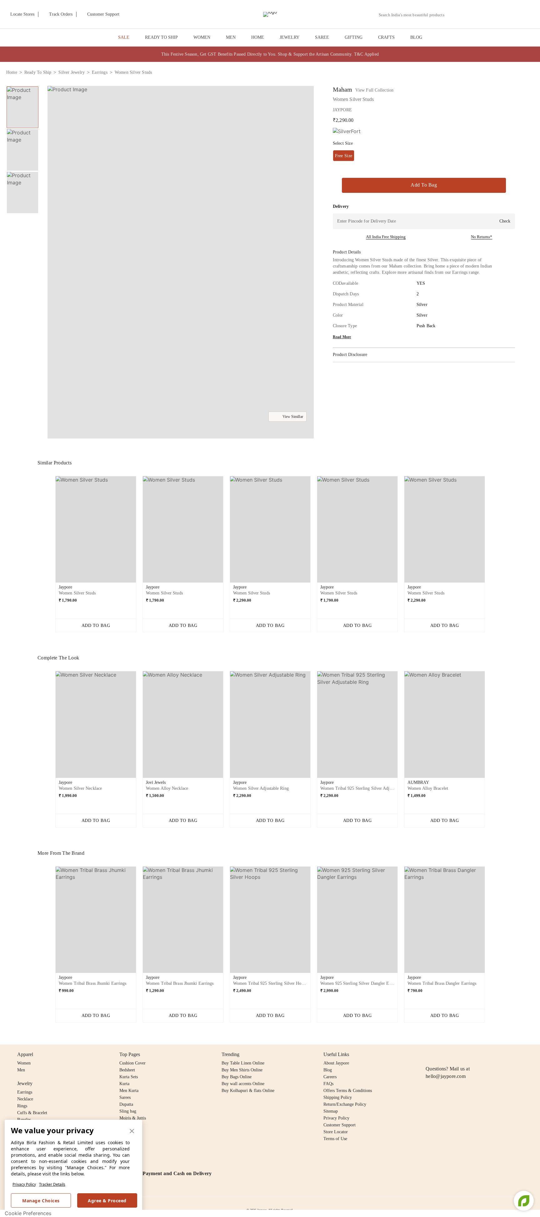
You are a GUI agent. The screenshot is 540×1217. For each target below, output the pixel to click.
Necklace (25, 1099)
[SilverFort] (347, 131)
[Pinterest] (477, 1054)
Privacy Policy (24, 1184)
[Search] (452, 15)
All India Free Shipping (386, 236)
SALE (123, 37)
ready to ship (38, 72)
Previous (50, 532)
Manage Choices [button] (40, 1201)
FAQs (328, 1083)
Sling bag (127, 1111)
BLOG (416, 37)
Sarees (125, 1097)
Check (504, 221)
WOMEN (201, 37)
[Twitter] (453, 1054)
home (11, 72)
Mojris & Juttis (132, 1118)
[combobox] (414, 15)
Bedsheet (127, 1070)
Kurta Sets (128, 1076)
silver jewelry (71, 72)
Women (24, 1063)
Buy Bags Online (237, 1076)
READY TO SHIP (161, 37)
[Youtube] (465, 1054)
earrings (100, 72)
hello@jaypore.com (446, 1076)
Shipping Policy (337, 1097)
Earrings (24, 1092)
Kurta (124, 1083)
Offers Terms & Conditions (347, 1090)
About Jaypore (336, 1063)
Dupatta (126, 1104)
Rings (22, 1106)
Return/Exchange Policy (344, 1104)
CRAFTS (386, 37)
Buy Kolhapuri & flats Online (248, 1090)
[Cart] (499, 14)
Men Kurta (128, 1090)
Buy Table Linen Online (243, 1063)
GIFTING (353, 37)
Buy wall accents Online (243, 1083)
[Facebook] (441, 1054)
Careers (330, 1076)
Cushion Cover (132, 1063)
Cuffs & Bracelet (32, 1112)
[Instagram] (429, 1054)
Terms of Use (335, 1138)
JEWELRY (289, 37)
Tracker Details (52, 1184)
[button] (467, 14)
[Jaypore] (270, 14)
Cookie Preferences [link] (28, 1213)
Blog (327, 1070)
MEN (231, 37)
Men (21, 1070)
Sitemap (330, 1111)
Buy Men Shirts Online (242, 1070)
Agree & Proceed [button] (107, 1201)
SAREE (322, 37)
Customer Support (339, 1125)
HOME (257, 37)
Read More (342, 337)
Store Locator (335, 1131)
